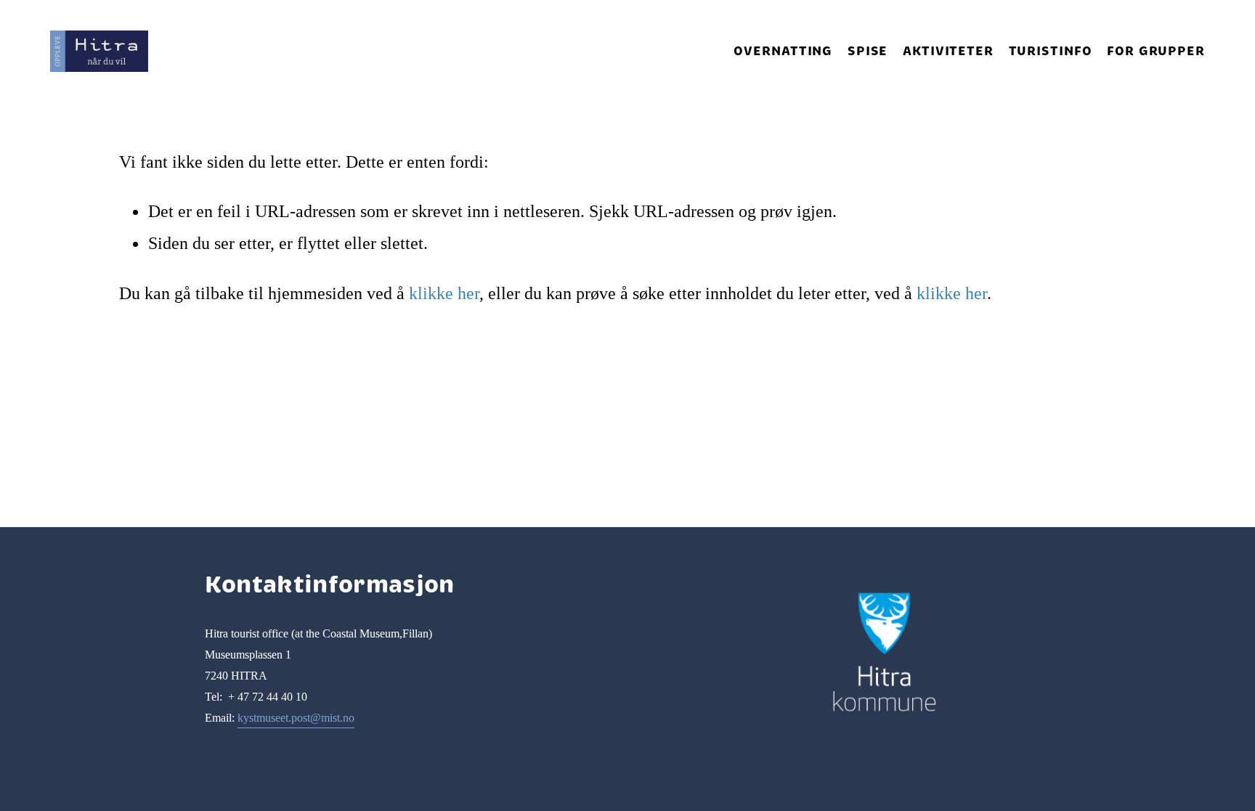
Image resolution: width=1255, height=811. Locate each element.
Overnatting (783, 51)
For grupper (1156, 51)
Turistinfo (1050, 51)
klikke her (444, 293)
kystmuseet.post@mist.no (295, 718)
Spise (868, 51)
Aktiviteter (948, 51)
